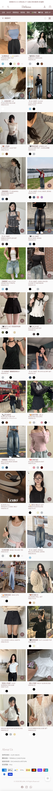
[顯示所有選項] (22, 64)
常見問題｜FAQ (7, 765)
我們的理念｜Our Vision (10, 755)
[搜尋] (8, 6)
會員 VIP (48, 13)
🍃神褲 (34, 13)
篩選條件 (8, 18)
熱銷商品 (16, 13)
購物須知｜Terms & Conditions (13, 758)
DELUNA (22, 781)
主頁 (3, 13)
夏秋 (28, 13)
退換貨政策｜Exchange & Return (14, 761)
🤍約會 (40, 13)
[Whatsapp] (30, 787)
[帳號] (44, 6)
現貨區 (22, 13)
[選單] (3, 7)
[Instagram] (26, 787)
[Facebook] (22, 787)
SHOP (9, 13)
